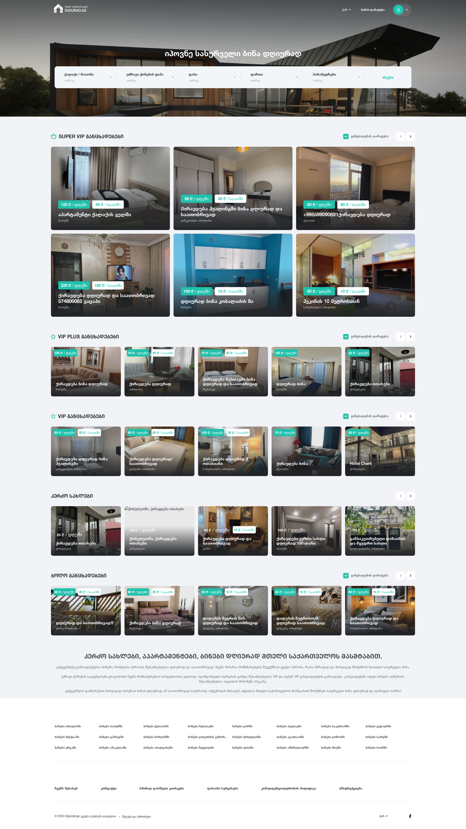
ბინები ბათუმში (111, 726)
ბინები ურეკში (65, 747)
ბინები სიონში (376, 747)
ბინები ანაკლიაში (112, 747)
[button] (410, 136)
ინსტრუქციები (350, 788)
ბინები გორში (242, 726)
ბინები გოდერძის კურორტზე (209, 737)
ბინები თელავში (289, 726)
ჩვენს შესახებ (66, 788)
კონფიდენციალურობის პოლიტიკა (288, 788)
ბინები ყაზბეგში (111, 737)
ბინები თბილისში (68, 726)
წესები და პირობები (136, 816)
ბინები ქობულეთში (246, 737)
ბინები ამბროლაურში (293, 747)
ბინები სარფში (377, 737)
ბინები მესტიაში (67, 737)
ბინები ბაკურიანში (335, 726)
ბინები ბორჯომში (156, 737)
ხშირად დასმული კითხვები (162, 788)
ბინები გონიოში (333, 737)
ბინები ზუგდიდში (201, 747)
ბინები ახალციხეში (158, 747)
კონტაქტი (108, 788)
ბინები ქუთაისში (156, 726)
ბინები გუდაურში (378, 726)
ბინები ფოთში (243, 747)
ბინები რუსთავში (201, 726)
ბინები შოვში (331, 747)
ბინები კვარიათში (290, 737)
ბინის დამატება (373, 9)
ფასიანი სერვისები (222, 788)
